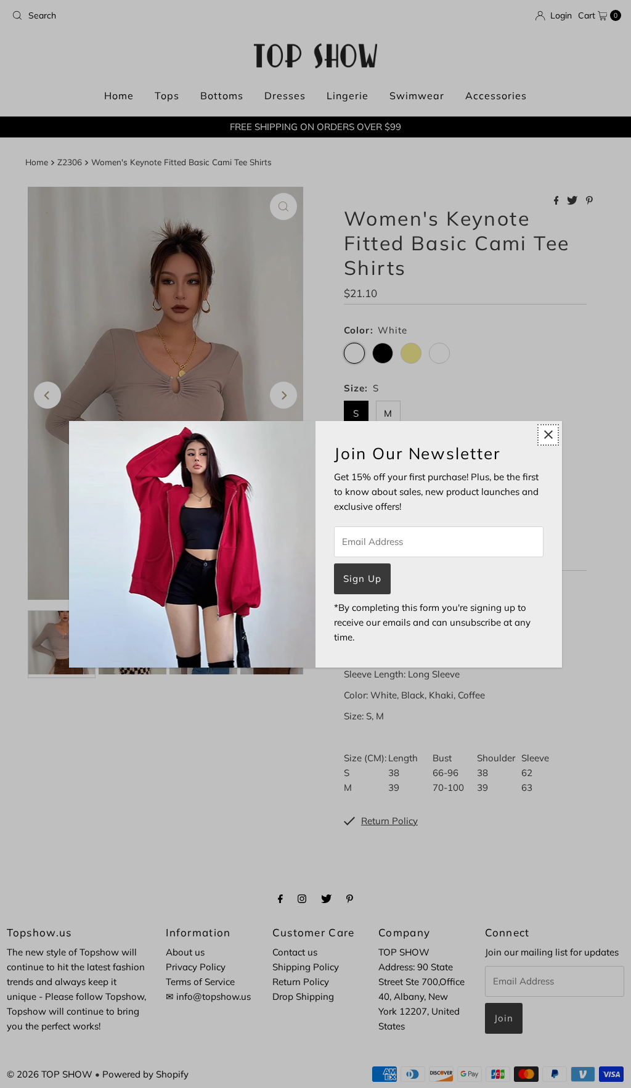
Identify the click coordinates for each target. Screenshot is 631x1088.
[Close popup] (548, 435)
